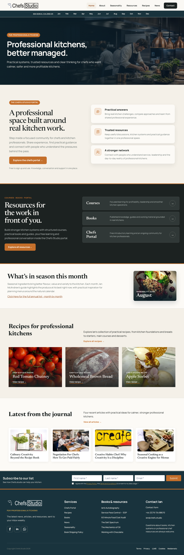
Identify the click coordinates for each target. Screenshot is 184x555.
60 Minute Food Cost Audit (113, 517)
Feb (67, 13)
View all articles (92, 422)
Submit (174, 478)
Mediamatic (172, 548)
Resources (132, 5)
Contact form (152, 507)
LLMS (154, 548)
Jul (107, 13)
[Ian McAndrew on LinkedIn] (17, 529)
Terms (138, 548)
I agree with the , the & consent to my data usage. (106, 483)
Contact (170, 5)
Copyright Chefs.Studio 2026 (18, 548)
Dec (147, 13)
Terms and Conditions (108, 483)
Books (67, 517)
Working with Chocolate (112, 532)
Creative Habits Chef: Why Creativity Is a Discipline (110, 456)
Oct (131, 13)
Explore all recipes (94, 341)
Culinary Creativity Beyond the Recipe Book (24, 456)
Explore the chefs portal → (28, 160)
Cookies (162, 548)
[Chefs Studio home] (22, 6)
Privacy (147, 548)
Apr (83, 13)
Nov (139, 13)
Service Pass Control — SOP (114, 512)
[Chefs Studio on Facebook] (10, 529)
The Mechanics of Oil (110, 527)
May (91, 13)
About (102, 5)
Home (91, 5)
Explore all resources (20, 247)
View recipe (19, 382)
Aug (115, 13)
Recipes (146, 5)
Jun (99, 13)
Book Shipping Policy (73, 532)
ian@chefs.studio (154, 517)
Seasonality (116, 5)
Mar (75, 13)
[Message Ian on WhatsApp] (25, 529)
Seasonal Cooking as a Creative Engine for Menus (153, 456)
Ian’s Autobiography (110, 507)
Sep (123, 13)
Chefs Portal (70, 507)
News (157, 5)
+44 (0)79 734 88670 (155, 512)
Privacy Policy (91, 483)
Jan (59, 13)
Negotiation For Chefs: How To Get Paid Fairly (66, 456)
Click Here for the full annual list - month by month (34, 296)
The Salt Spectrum (110, 522)
